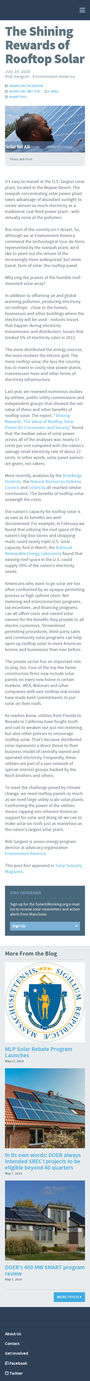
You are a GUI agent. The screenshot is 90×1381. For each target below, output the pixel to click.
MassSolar (26, 10)
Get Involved (16, 1353)
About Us (13, 1334)
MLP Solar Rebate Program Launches (38, 1053)
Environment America (25, 853)
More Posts (68, 1297)
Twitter (16, 1373)
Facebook (18, 1363)
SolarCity (37, 487)
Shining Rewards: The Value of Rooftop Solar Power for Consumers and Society (39, 421)
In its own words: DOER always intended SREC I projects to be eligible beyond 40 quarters (43, 1162)
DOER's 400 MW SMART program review (45, 1271)
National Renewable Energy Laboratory (38, 550)
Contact (12, 1343)
